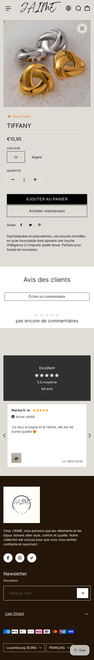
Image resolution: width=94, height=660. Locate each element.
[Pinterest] (39, 225)
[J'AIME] (38, 8)
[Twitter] (30, 225)
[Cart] (87, 8)
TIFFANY (19, 125)
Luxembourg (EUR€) (21, 648)
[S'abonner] (83, 593)
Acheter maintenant (47, 211)
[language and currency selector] (68, 8)
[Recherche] (78, 8)
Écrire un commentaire (47, 296)
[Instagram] (19, 557)
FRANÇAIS (57, 648)
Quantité (14, 170)
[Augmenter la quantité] (35, 179)
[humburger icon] (8, 8)
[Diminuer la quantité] (12, 179)
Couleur (13, 148)
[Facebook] (21, 225)
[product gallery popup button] (82, 28)
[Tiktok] (31, 557)
